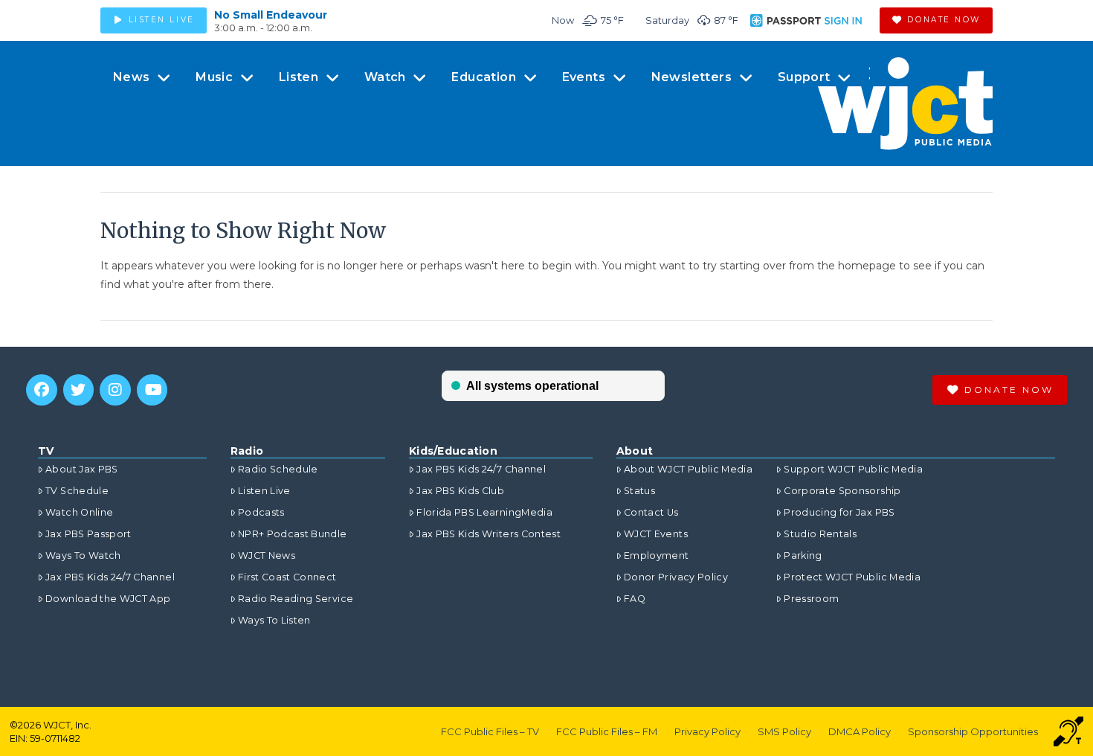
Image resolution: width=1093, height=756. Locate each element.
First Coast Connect (287, 577)
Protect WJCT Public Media (852, 577)
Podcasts (261, 512)
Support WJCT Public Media (853, 469)
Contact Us (651, 512)
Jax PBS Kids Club (460, 490)
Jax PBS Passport (88, 533)
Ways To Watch (83, 555)
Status (639, 490)
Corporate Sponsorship (842, 490)
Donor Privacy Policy (676, 577)
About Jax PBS (81, 469)
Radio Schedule (278, 469)
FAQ (634, 598)
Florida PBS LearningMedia (484, 512)
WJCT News (266, 555)
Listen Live (264, 490)
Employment (656, 555)
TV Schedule (77, 490)
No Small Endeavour (270, 15)
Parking (803, 555)
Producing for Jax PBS (839, 512)
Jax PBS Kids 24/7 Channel (110, 577)
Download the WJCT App (107, 598)
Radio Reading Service (295, 598)
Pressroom (811, 598)
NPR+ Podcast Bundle (292, 533)
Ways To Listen (274, 620)
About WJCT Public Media (688, 469)
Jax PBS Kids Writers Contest (488, 533)
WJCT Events (656, 533)
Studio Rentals (820, 533)
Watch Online (79, 512)
